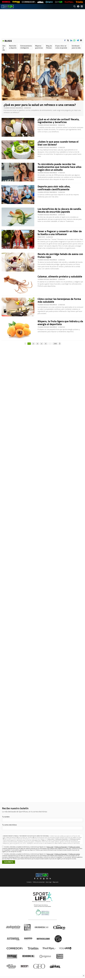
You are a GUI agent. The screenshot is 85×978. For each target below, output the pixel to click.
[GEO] (39, 966)
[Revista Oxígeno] (49, 2)
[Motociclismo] (43, 938)
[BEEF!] (24, 966)
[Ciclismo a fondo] (16, 2)
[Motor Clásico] (59, 927)
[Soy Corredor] (28, 2)
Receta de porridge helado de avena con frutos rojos (60, 255)
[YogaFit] (65, 948)
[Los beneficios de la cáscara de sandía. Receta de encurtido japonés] (18, 217)
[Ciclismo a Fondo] (12, 956)
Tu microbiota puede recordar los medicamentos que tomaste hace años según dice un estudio (59, 167)
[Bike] (28, 956)
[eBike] (11, 966)
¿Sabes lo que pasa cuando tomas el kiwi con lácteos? (58, 143)
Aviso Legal (51, 839)
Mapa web (55, 882)
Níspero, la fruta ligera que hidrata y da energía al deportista (60, 322)
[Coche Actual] (27, 927)
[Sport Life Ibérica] (42, 897)
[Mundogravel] (55, 966)
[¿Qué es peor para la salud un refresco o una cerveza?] (42, 76)
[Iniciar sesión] (78, 6)
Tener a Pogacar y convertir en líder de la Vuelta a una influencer (60, 232)
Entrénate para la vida (76, 46)
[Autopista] (13, 927)
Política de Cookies (75, 839)
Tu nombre (6, 817)
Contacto (29, 882)
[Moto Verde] (28, 938)
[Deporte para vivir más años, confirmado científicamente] (18, 194)
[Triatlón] (80, 2)
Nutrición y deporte (12, 46)
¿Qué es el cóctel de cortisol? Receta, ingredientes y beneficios (58, 120)
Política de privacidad (39, 882)
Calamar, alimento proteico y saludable (60, 276)
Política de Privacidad (61, 839)
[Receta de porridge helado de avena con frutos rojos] (18, 262)
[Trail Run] (69, 2)
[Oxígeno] (45, 956)
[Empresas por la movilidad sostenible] (42, 912)
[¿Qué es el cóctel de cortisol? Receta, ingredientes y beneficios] (18, 127)
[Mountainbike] (6, 2)
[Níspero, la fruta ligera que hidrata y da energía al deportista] (18, 329)
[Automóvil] (13, 938)
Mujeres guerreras (39, 46)
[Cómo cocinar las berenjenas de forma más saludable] (18, 307)
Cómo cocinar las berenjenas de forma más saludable (59, 300)
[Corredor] (14, 948)
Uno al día (3, 47)
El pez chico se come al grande (61, 46)
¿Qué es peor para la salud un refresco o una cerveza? (40, 104)
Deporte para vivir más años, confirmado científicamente (54, 187)
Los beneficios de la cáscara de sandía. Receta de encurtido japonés (59, 210)
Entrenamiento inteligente (26, 46)
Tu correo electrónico (9, 825)
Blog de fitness (49, 46)
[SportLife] (59, 2)
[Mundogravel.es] (40, 2)
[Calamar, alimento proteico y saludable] (18, 284)
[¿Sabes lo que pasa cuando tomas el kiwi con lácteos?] (18, 149)
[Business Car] (41, 927)
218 (55, 343)
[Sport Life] (58, 939)
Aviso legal (49, 882)
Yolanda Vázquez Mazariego (13, 108)
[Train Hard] (60, 956)
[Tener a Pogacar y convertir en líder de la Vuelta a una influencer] (18, 239)
